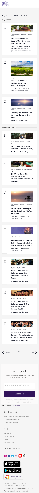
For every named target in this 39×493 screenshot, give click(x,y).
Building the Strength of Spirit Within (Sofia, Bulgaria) (21, 211)
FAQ (6, 439)
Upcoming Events (12, 420)
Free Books (21, 485)
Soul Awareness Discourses (16, 417)
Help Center (9, 436)
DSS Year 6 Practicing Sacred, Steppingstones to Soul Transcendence (22, 335)
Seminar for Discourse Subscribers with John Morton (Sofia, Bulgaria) (22, 243)
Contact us (9, 442)
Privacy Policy (10, 483)
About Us (8, 433)
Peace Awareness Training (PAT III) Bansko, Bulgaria (19, 83)
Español (16, 405)
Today (19, 351)
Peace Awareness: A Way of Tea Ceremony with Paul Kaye (21, 41)
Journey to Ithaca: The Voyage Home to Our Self (21, 115)
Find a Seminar (11, 423)
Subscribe (19, 394)
